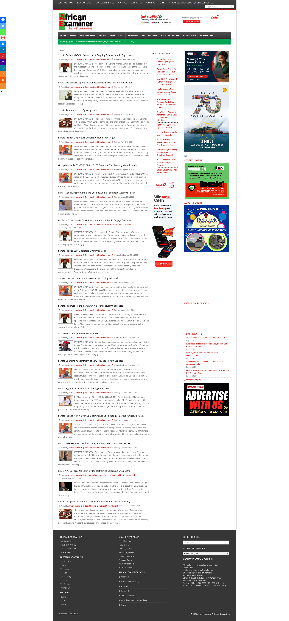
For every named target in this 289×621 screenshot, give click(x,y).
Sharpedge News (125, 548)
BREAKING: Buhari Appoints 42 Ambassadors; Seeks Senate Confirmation (95, 82)
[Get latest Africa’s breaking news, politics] (72, 21)
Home (63, 35)
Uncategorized (129, 475)
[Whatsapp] (3, 32)
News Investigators (126, 564)
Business (64, 604)
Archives (122, 3)
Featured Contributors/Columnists (98, 224)
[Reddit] (3, 80)
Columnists (189, 35)
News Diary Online (126, 552)
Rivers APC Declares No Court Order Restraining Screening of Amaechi (94, 470)
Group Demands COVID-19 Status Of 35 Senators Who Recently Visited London (98, 165)
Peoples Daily (66, 576)
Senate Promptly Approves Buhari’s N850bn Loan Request (87, 137)
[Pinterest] (3, 56)
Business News (87, 35)
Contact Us (136, 3)
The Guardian (66, 561)
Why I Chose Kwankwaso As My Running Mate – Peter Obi (167, 162)
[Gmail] (3, 38)
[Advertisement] (165, 323)
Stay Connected (205, 3)
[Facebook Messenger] (3, 44)
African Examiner (75, 59)
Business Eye (65, 588)
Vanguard (64, 580)
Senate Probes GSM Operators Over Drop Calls (82, 250)
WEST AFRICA (66, 541)
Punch (63, 565)
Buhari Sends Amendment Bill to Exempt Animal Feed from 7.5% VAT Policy (96, 192)
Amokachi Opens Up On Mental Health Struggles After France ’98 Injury (166, 142)
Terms (162, 3)
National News (104, 506)
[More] (3, 86)
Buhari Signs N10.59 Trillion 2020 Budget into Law (83, 388)
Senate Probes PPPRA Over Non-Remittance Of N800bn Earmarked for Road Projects (101, 415)
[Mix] (3, 74)
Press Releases (149, 35)
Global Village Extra (126, 556)
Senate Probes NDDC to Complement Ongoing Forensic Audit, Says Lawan (95, 55)
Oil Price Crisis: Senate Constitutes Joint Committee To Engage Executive (95, 220)
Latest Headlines (99, 59)
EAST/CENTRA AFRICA (69, 548)
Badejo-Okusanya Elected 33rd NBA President (167, 171)
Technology (206, 35)
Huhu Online (124, 545)
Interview (132, 35)
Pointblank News (125, 541)
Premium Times (125, 560)
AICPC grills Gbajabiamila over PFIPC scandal (167, 133)
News (73, 35)
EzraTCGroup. (73, 613)
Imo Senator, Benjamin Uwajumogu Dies (78, 333)
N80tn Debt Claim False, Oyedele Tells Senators (166, 126)
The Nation (65, 569)
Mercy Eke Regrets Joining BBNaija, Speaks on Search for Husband (167, 152)
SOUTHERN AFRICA (68, 545)
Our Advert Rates (105, 3)
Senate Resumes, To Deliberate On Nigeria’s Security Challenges (90, 305)
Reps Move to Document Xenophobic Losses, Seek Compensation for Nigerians (167, 116)
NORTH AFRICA (67, 552)
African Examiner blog (180, 3)
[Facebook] (3, 20)
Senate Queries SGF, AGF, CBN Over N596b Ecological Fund (88, 278)
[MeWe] (3, 68)
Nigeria (63, 597)
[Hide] (1, 92)
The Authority (66, 584)
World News (116, 35)
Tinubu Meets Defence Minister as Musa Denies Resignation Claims (166, 92)
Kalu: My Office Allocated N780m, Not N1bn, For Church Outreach (167, 82)
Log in (230, 614)
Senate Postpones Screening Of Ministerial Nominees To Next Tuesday (94, 501)
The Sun (64, 573)
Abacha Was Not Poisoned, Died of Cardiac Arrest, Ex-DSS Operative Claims (167, 103)
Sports (102, 35)
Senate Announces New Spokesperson (77, 110)
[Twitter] (3, 26)
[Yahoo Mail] (3, 62)
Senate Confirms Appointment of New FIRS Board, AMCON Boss (90, 360)
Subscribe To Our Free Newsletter (74, 3)
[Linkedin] (3, 50)
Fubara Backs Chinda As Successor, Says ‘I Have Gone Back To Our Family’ (105, 41)
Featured (88, 59)
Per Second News (126, 567)
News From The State (107, 475)
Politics (119, 475)
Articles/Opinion (170, 35)
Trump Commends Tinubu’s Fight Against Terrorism (165, 62)
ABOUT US (150, 3)
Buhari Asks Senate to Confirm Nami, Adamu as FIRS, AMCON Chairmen (94, 443)
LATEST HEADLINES (161, 53)
